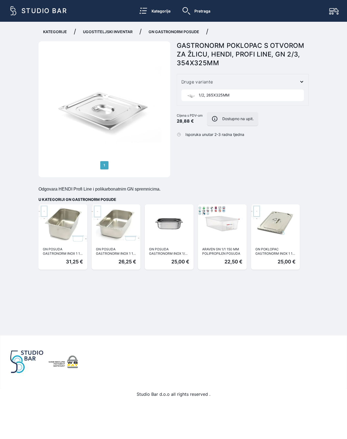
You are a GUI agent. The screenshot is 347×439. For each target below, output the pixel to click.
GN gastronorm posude (174, 31)
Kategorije (55, 31)
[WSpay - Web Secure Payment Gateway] (63, 362)
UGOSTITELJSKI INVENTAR (108, 31)
